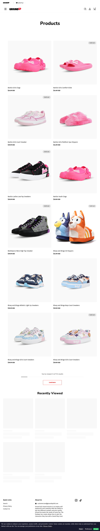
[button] (85, 9)
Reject (81, 529)
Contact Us (6, 509)
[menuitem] (18, 504)
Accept (96, 529)
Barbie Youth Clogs (60, 196)
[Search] (85, 9)
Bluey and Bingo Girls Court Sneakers (21, 360)
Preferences (88, 529)
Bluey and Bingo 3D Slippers (63, 251)
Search (5, 503)
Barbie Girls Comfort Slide (62, 88)
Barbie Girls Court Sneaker (17, 142)
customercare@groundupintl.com (47, 503)
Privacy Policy (7, 506)
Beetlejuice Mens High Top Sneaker (20, 251)
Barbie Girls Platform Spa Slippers (65, 142)
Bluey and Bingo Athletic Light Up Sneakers (23, 305)
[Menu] (5, 9)
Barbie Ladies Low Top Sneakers (19, 196)
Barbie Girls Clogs (14, 88)
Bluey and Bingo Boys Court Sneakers (66, 305)
